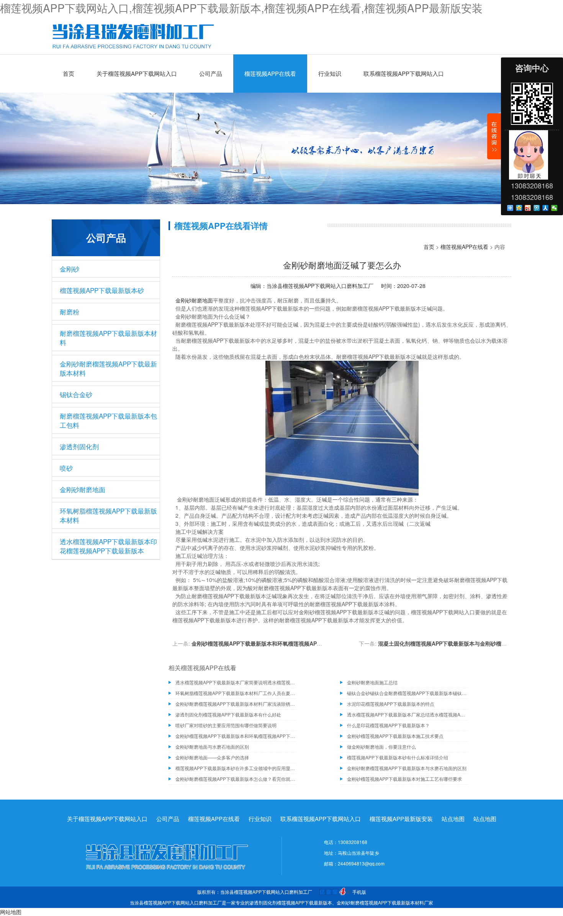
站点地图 (453, 819)
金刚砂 (69, 268)
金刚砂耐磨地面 (82, 489)
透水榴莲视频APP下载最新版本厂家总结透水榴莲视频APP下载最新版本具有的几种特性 (407, 714)
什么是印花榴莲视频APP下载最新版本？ (388, 725)
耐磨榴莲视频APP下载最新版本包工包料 (108, 420)
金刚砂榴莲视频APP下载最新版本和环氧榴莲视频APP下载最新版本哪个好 (279, 643)
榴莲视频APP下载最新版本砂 (102, 290)
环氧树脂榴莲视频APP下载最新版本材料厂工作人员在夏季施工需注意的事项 (235, 693)
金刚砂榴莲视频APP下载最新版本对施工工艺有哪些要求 (404, 778)
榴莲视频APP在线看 (270, 73)
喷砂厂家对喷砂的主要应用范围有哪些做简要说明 (226, 725)
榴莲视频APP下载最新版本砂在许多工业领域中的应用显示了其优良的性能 (235, 768)
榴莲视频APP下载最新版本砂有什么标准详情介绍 (397, 757)
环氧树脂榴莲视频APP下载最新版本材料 (108, 515)
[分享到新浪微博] (528, 208)
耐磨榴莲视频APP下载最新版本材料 (108, 337)
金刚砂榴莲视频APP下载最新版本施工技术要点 (395, 736)
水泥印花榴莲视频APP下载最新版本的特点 (390, 703)
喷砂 (66, 468)
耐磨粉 (69, 311)
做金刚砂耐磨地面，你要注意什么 (381, 746)
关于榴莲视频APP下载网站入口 (137, 73)
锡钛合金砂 (76, 394)
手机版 (359, 891)
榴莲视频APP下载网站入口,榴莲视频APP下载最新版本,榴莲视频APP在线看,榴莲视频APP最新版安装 (241, 7)
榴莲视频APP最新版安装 (401, 819)
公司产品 (210, 73)
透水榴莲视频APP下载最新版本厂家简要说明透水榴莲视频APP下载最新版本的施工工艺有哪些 (235, 682)
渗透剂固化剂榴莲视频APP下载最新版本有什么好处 (228, 714)
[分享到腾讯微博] (537, 208)
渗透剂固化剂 (79, 446)
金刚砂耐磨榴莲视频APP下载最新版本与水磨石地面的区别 (406, 768)
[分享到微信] (554, 208)
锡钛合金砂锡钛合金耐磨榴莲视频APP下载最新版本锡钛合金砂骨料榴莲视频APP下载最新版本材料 (407, 693)
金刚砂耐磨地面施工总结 (372, 682)
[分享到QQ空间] (519, 208)
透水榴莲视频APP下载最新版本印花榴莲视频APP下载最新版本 (108, 546)
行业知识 (329, 73)
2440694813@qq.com (361, 863)
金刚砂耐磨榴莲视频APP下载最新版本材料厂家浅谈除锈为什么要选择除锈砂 (235, 703)
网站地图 (10, 912)
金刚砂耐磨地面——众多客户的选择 (212, 757)
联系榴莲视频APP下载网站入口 (403, 73)
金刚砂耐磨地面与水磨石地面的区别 (212, 746)
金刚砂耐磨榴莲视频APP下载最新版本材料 (108, 368)
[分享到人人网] (545, 208)
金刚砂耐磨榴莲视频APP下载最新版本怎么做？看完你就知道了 (235, 778)
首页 (68, 73)
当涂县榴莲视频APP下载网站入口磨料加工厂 (320, 286)
